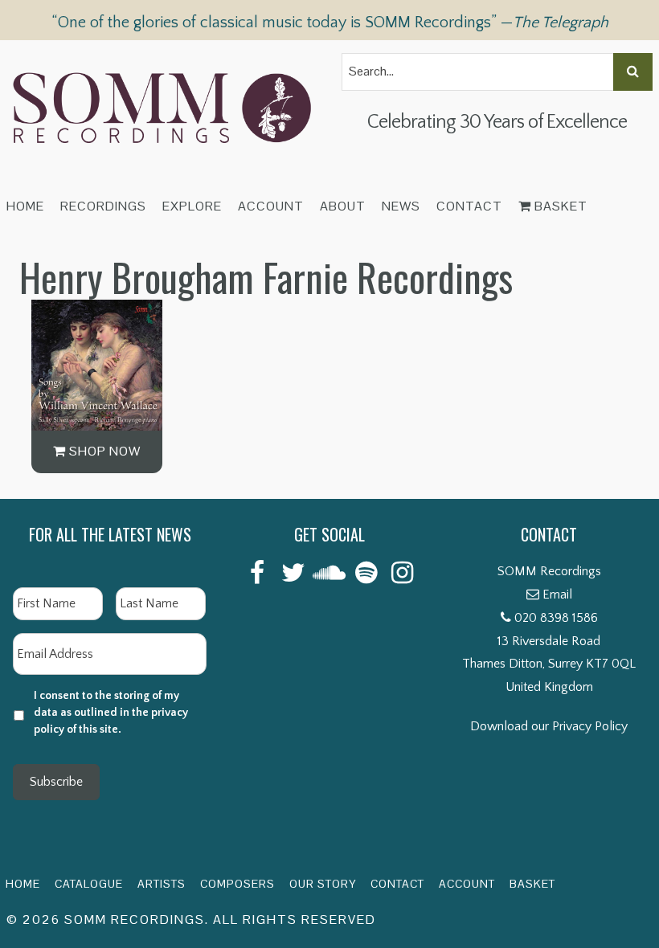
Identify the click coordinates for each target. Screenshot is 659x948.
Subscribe (56, 781)
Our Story (322, 883)
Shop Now (103, 451)
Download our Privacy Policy (549, 726)
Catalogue (89, 883)
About (343, 206)
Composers (237, 883)
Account (271, 206)
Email (557, 594)
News (401, 206)
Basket (559, 206)
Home (25, 206)
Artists (161, 883)
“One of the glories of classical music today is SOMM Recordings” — (329, 22)
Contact (469, 206)
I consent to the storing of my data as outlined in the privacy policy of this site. (111, 712)
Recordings (103, 206)
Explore (192, 206)
